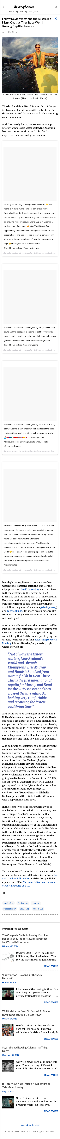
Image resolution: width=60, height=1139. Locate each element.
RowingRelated (24, 7)
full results (23, 878)
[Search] (56, 7)
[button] (56, 19)
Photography (9, 909)
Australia (8, 903)
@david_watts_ (48, 607)
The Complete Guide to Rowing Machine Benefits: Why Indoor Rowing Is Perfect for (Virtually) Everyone (25, 939)
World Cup (38, 909)
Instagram (23, 903)
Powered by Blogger (30, 1125)
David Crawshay (30, 589)
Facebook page (15, 611)
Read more (51, 966)
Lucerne (36, 903)
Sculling (24, 909)
